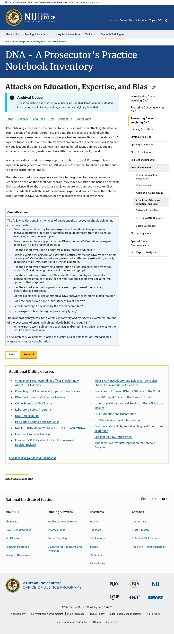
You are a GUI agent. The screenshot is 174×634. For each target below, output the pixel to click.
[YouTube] (165, 501)
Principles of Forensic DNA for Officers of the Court (127, 391)
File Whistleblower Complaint (46, 613)
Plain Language (75, 613)
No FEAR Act (154, 613)
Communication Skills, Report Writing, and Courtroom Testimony (128, 428)
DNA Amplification (27, 415)
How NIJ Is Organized (18, 529)
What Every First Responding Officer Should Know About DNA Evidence (47, 383)
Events (94, 521)
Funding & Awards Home (62, 521)
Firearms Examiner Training (32, 434)
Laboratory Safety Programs (33, 409)
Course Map (83, 119)
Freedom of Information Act (71, 622)
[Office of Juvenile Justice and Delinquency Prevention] (114, 600)
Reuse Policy (97, 563)
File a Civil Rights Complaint (149, 546)
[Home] (40, 17)
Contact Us (126, 20)
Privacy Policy (97, 613)
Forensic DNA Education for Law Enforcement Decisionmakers (44, 442)
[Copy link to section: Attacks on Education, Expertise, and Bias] (152, 86)
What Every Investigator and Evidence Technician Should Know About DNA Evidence (125, 383)
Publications (97, 538)
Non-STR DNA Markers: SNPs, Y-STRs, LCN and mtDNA (50, 428)
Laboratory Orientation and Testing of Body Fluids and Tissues (129, 406)
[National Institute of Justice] (155, 586)
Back (12, 354)
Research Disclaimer (17, 555)
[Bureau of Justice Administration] (114, 586)
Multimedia (96, 555)
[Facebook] (145, 501)
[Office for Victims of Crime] (134, 599)
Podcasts (95, 529)
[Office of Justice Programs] (13, 17)
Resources (38, 119)
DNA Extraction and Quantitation (115, 414)
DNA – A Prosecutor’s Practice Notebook (41, 397)
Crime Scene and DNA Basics (34, 403)
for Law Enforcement (113, 437)
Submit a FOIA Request (146, 538)
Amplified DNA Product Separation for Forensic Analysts (124, 445)
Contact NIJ (139, 521)
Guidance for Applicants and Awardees (65, 548)
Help (51, 119)
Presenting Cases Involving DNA (29, 41)
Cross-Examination (56, 41)
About (113, 20)
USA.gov (96, 622)
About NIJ (11, 521)
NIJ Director (12, 538)
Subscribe (140, 20)
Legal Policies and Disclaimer (125, 613)
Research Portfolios (17, 546)
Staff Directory (140, 529)
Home (8, 41)
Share (169, 22)
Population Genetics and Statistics (37, 422)
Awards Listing (56, 529)
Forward (29, 354)
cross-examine (91, 191)
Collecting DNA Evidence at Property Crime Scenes (47, 391)
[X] (155, 501)
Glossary (22, 119)
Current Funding (57, 538)
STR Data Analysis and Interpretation (117, 420)
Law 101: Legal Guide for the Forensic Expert (123, 397)
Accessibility (18, 613)
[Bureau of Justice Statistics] (135, 588)
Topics (94, 546)
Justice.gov (112, 622)
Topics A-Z (155, 20)
